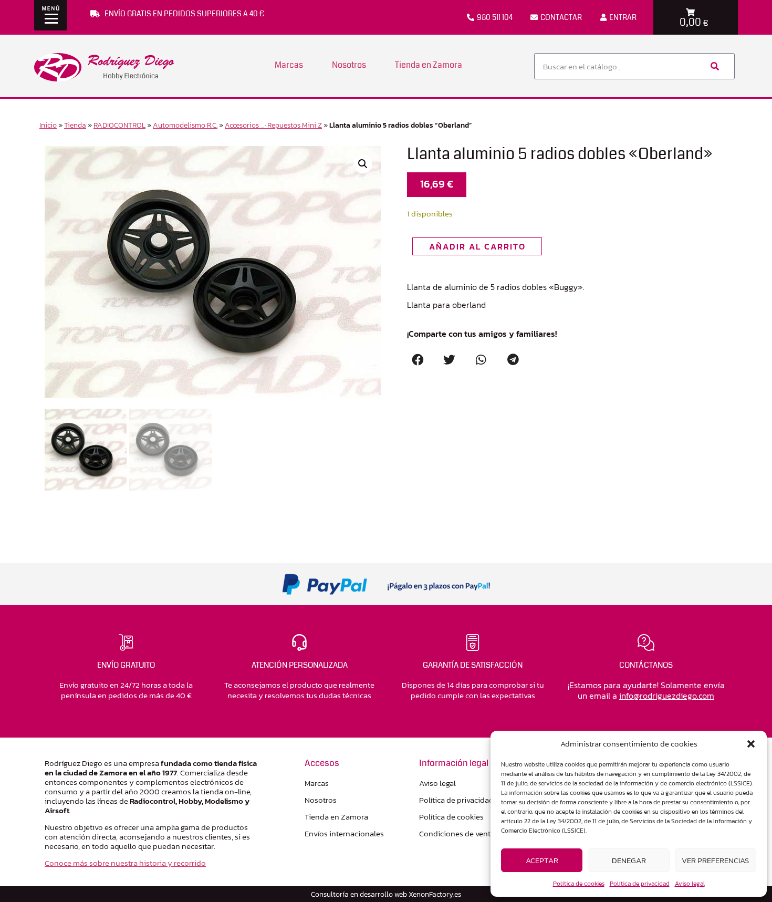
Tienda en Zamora (428, 65)
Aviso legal (690, 883)
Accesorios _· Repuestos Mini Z (273, 125)
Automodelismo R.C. (185, 125)
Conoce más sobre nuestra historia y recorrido (125, 863)
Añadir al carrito (477, 246)
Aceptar (542, 860)
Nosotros (349, 65)
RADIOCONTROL (119, 125)
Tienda (75, 125)
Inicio (48, 125)
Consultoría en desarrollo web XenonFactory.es (386, 894)
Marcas (289, 65)
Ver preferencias (715, 860)
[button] (751, 744)
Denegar (629, 860)
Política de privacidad (640, 883)
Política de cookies (578, 883)
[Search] (713, 66)
